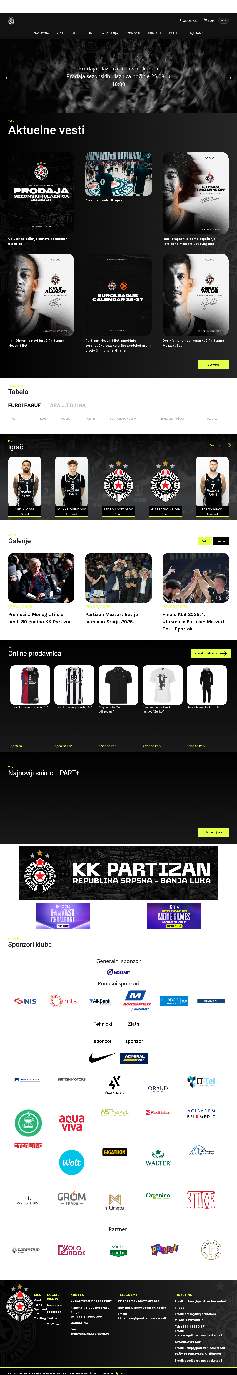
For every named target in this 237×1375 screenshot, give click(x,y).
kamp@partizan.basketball (205, 1348)
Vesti (61, 33)
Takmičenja (109, 33)
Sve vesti (213, 364)
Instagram (54, 1305)
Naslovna (41, 33)
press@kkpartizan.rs (200, 1314)
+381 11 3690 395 (89, 1316)
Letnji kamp (194, 33)
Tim (90, 33)
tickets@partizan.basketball (206, 1301)
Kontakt (154, 33)
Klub (76, 33)
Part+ (173, 33)
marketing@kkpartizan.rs (89, 1333)
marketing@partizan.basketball (198, 1335)
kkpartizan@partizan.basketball (142, 1318)
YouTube (53, 1324)
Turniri (39, 1305)
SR (223, 20)
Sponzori (133, 33)
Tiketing (40, 1318)
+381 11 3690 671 (193, 1326)
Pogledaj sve (213, 832)
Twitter (52, 1318)
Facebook (54, 1311)
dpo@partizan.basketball (203, 1360)
